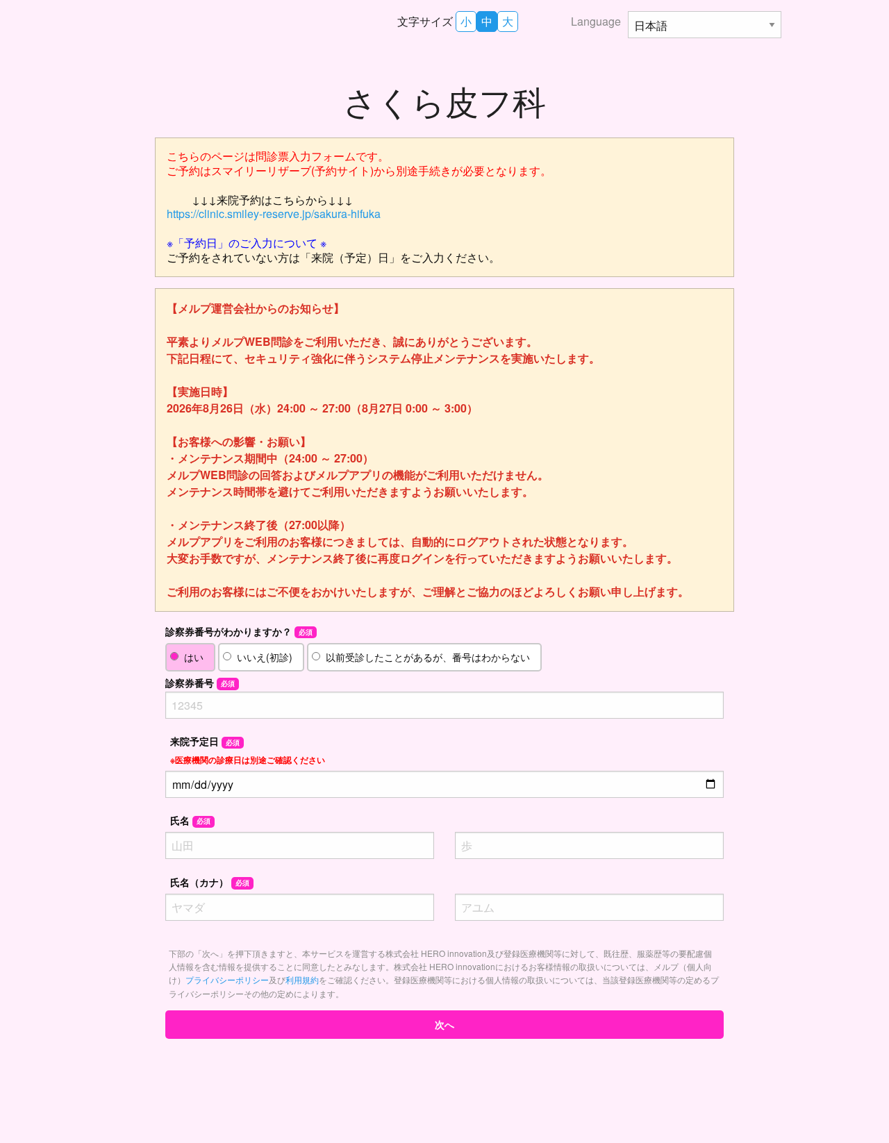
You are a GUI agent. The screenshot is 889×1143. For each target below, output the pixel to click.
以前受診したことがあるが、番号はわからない (428, 657)
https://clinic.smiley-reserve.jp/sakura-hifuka (274, 214)
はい (193, 657)
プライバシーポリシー (227, 979)
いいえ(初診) (264, 657)
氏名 (190, 820)
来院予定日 (247, 749)
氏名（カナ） (209, 882)
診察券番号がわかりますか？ (239, 631)
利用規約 (302, 979)
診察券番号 (200, 683)
